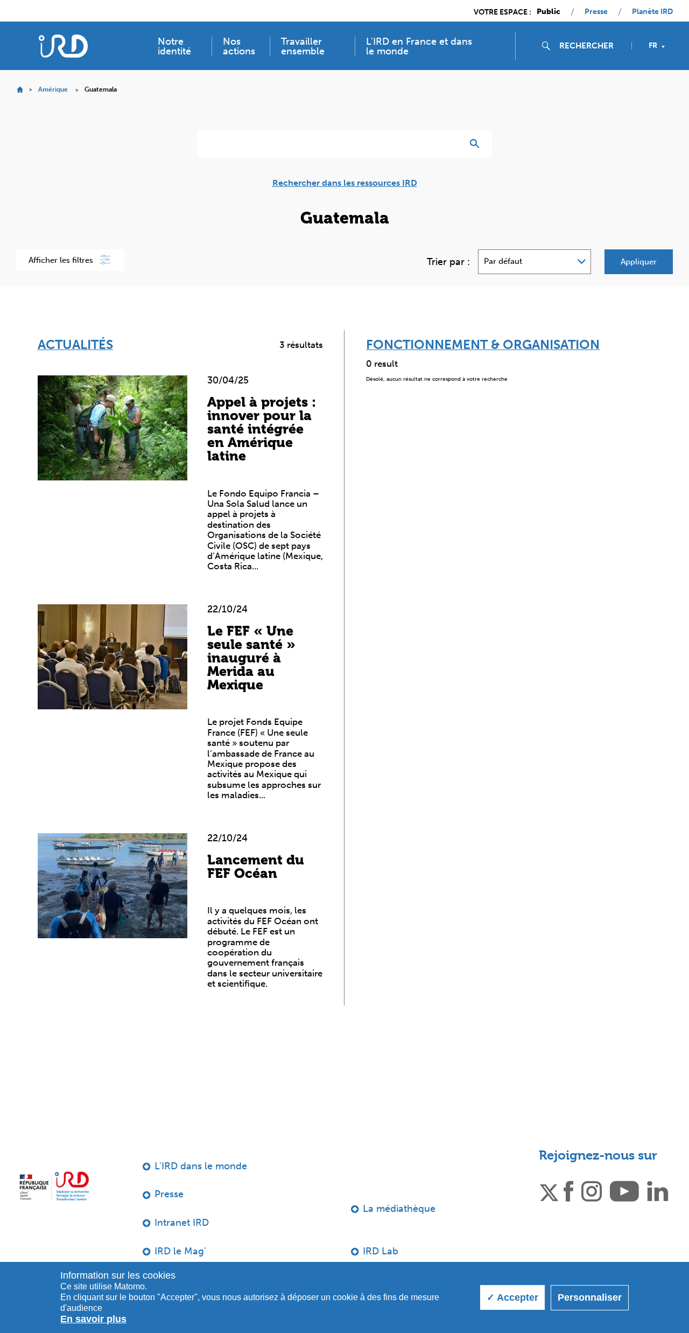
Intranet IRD (181, 1222)
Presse (596, 12)
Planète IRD (652, 12)
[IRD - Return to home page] (63, 46)
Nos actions (239, 46)
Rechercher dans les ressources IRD (344, 183)
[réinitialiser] (450, 143)
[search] (591, 46)
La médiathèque (399, 1208)
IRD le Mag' (180, 1251)
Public (548, 12)
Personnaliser (590, 1297)
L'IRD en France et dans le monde (419, 46)
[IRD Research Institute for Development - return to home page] (54, 1186)
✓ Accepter (512, 1297)
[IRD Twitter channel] (549, 1190)
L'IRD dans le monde (200, 1166)
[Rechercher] (477, 143)
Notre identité (174, 46)
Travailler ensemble (303, 46)
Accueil (19, 90)
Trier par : (448, 262)
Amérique (53, 89)
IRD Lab (380, 1251)
